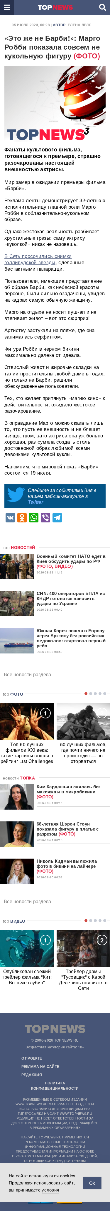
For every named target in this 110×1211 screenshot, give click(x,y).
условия (50, 1190)
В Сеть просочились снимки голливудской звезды (38, 259)
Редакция (31, 1074)
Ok (92, 1183)
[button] (7, 7)
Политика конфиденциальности (55, 1085)
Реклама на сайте (40, 1066)
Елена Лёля (80, 24)
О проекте (31, 1058)
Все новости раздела (27, 674)
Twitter (35, 502)
